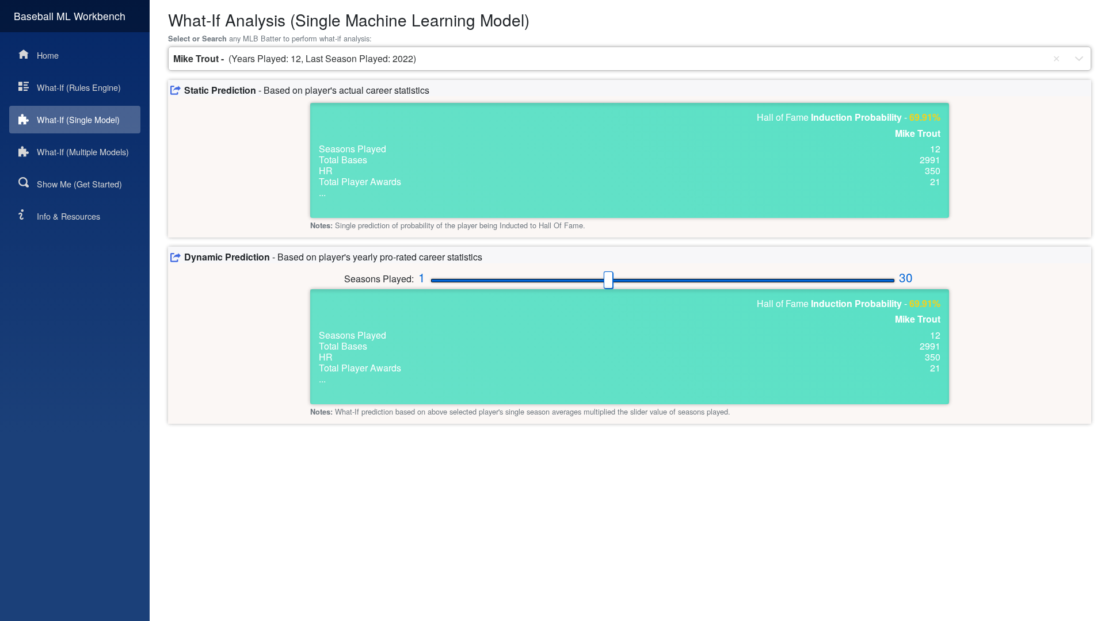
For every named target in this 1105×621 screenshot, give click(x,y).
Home (48, 55)
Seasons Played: (379, 278)
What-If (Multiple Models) (83, 151)
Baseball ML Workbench (69, 16)
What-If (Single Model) (78, 119)
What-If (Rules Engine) (79, 87)
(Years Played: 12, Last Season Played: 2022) (294, 58)
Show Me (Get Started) (79, 184)
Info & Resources (68, 216)
